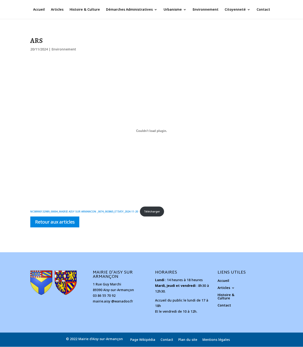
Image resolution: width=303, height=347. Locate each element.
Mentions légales (216, 340)
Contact (263, 10)
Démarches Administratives (129, 10)
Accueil (39, 10)
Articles (57, 10)
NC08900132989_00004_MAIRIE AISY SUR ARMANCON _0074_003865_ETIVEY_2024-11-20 (84, 211)
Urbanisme (173, 10)
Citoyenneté (235, 10)
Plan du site (187, 340)
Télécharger (152, 211)
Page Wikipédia (142, 340)
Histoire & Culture (85, 10)
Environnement (205, 10)
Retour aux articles (55, 222)
